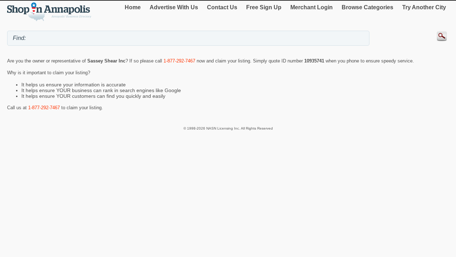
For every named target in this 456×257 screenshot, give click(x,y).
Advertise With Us (174, 7)
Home (133, 7)
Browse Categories (367, 7)
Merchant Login (311, 7)
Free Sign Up (263, 7)
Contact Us (222, 7)
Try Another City (424, 7)
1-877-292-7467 (179, 61)
